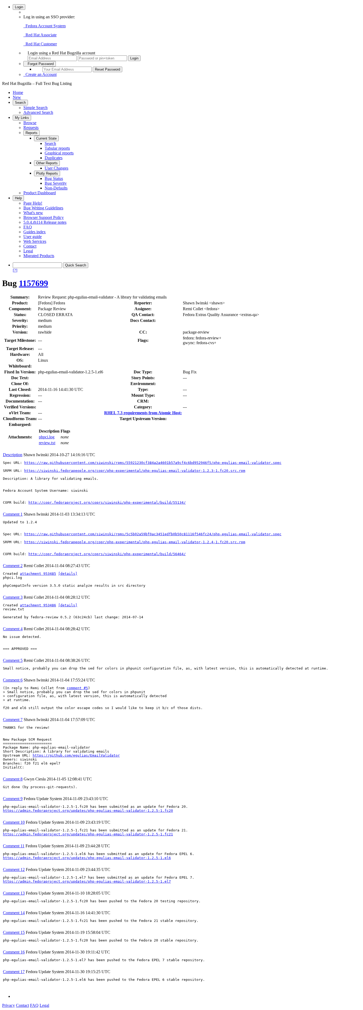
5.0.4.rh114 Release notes (44, 222)
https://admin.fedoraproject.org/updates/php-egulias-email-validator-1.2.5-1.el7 (87, 881)
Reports (31, 133)
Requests (31, 127)
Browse (29, 122)
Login (19, 7)
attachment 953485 (38, 574)
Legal (28, 251)
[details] (67, 574)
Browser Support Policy (43, 217)
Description (12, 454)
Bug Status (54, 178)
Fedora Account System (44, 26)
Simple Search (35, 107)
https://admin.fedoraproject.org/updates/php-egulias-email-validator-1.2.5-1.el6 (87, 858)
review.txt (47, 443)
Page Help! (32, 203)
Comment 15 (14, 932)
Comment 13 (14, 893)
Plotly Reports (47, 173)
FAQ (27, 227)
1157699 (33, 283)
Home (18, 92)
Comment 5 (13, 660)
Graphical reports (59, 153)
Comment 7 (13, 719)
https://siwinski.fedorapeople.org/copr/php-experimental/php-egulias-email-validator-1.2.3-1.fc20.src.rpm (134, 471)
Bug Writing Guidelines (43, 208)
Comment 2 (13, 565)
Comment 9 (13, 798)
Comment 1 (13, 514)
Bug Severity (56, 183)
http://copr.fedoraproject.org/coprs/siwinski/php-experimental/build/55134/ (107, 502)
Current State (46, 138)
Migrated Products (38, 255)
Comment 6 (13, 680)
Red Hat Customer (40, 44)
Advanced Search (38, 112)
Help (18, 198)
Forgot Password (40, 64)
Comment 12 (14, 869)
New (17, 97)
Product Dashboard (39, 193)
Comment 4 (13, 629)
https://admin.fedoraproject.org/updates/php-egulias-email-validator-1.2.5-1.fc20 (88, 811)
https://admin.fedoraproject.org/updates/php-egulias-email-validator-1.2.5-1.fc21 (88, 834)
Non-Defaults (56, 188)
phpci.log (46, 437)
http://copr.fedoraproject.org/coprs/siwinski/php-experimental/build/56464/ (107, 554)
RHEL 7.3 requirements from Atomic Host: (143, 413)
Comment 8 (13, 779)
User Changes (56, 168)
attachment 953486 (38, 605)
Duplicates (53, 158)
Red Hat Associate (40, 35)
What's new (33, 212)
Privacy (8, 1005)
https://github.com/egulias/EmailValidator (76, 755)
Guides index (34, 232)
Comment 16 (14, 952)
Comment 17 (14, 971)
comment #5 (77, 688)
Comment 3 (13, 597)
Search (20, 103)
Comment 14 (14, 912)
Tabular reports (57, 148)
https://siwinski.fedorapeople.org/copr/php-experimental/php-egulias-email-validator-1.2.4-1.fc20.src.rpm (134, 542)
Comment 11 (13, 846)
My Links (22, 118)
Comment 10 (14, 822)
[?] (15, 270)
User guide (32, 236)
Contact (29, 246)
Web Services (34, 241)
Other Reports (47, 163)
